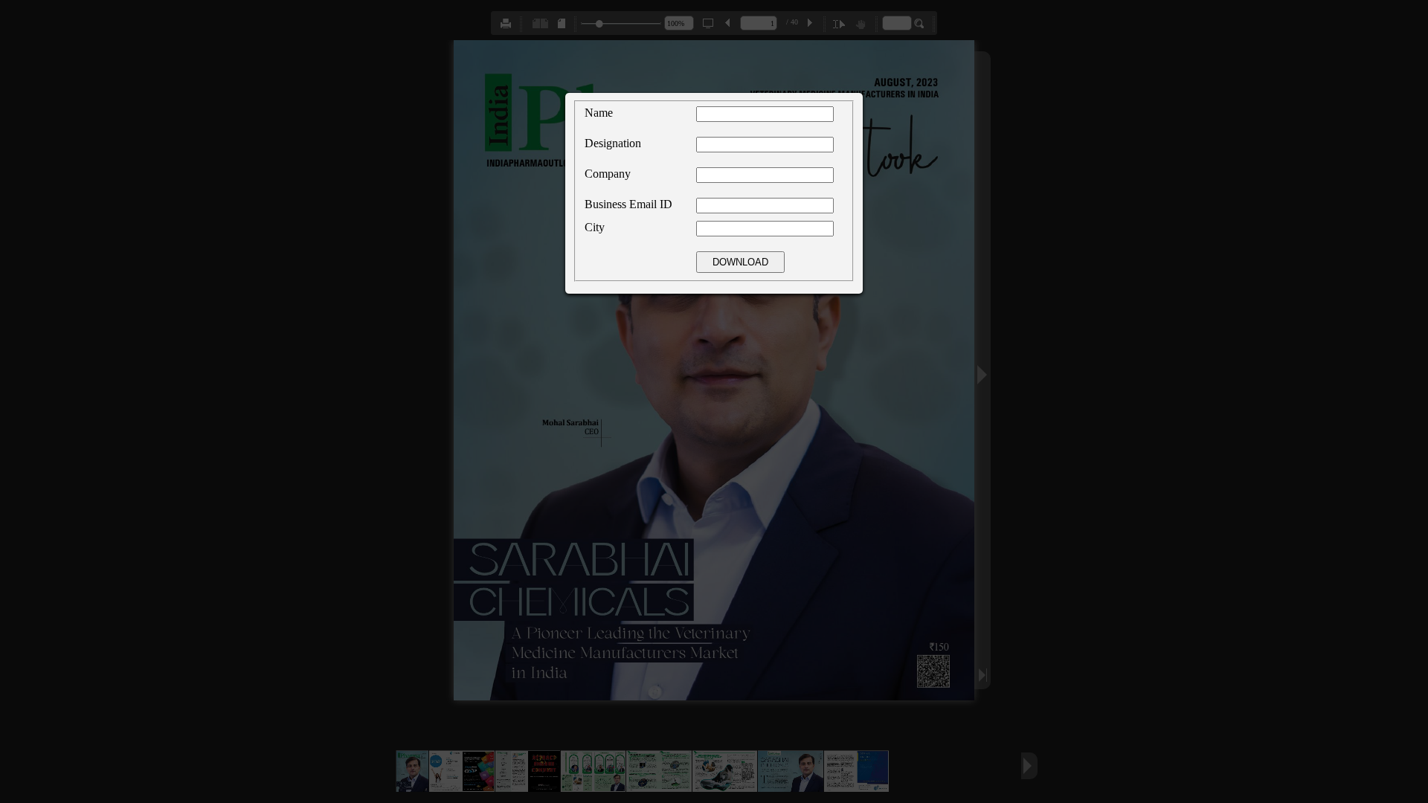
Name (599, 112)
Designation (613, 143)
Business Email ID (628, 204)
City (595, 227)
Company (608, 173)
